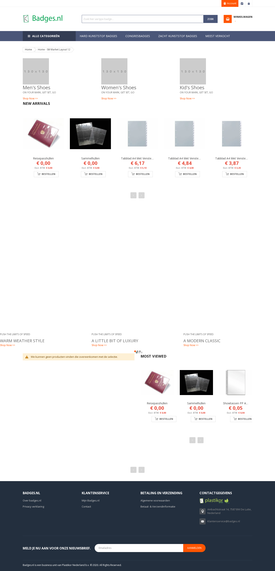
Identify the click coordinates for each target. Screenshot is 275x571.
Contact (86, 506)
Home (28, 49)
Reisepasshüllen (43, 158)
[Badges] (43, 14)
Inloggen (248, 3)
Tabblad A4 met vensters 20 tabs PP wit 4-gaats (153, 158)
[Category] (59, 71)
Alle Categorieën (46, 36)
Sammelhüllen (90, 158)
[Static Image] (137, 241)
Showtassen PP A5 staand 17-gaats (246, 403)
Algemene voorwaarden (155, 500)
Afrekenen (242, 3)
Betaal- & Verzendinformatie (158, 506)
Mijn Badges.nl (90, 500)
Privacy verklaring (33, 506)
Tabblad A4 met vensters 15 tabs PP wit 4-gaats (200, 158)
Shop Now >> (30, 98)
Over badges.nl (32, 500)
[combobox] (143, 19)
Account (231, 3)
